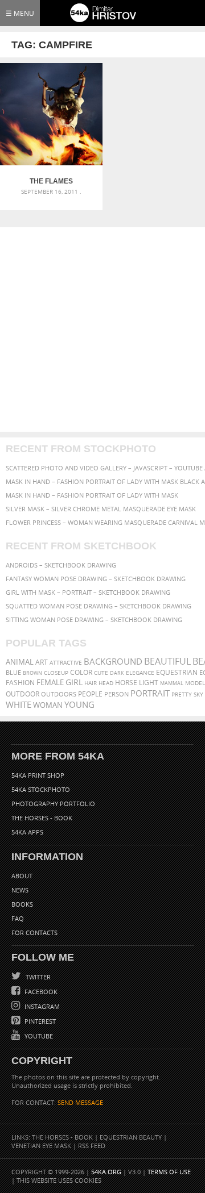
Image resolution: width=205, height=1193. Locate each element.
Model (195, 683)
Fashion (20, 682)
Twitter (37, 977)
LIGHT (148, 682)
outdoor (22, 694)
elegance (140, 673)
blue (13, 672)
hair (90, 683)
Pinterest (39, 1021)
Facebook (40, 991)
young (79, 704)
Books (22, 904)
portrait (150, 693)
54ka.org (106, 1171)
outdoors (58, 694)
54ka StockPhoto (40, 789)
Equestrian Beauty (131, 1137)
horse (126, 682)
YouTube (38, 1036)
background (113, 661)
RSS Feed (91, 1145)
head (106, 683)
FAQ (17, 918)
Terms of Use (169, 1171)
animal (20, 662)
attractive (66, 662)
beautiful (167, 661)
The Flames (51, 181)
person (116, 694)
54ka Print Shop (37, 775)
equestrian (177, 672)
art (41, 662)
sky (198, 694)
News (19, 890)
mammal (171, 683)
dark (117, 673)
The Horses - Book (41, 818)
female (50, 682)
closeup (56, 673)
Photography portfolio (53, 803)
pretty (181, 694)
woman (48, 705)
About (21, 875)
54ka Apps (27, 832)
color (81, 672)
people (90, 694)
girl (74, 682)
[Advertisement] (102, 329)
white (18, 704)
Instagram (41, 1006)
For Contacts (34, 932)
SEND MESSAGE (80, 1102)
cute (101, 673)
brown (32, 673)
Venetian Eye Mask (41, 1145)
